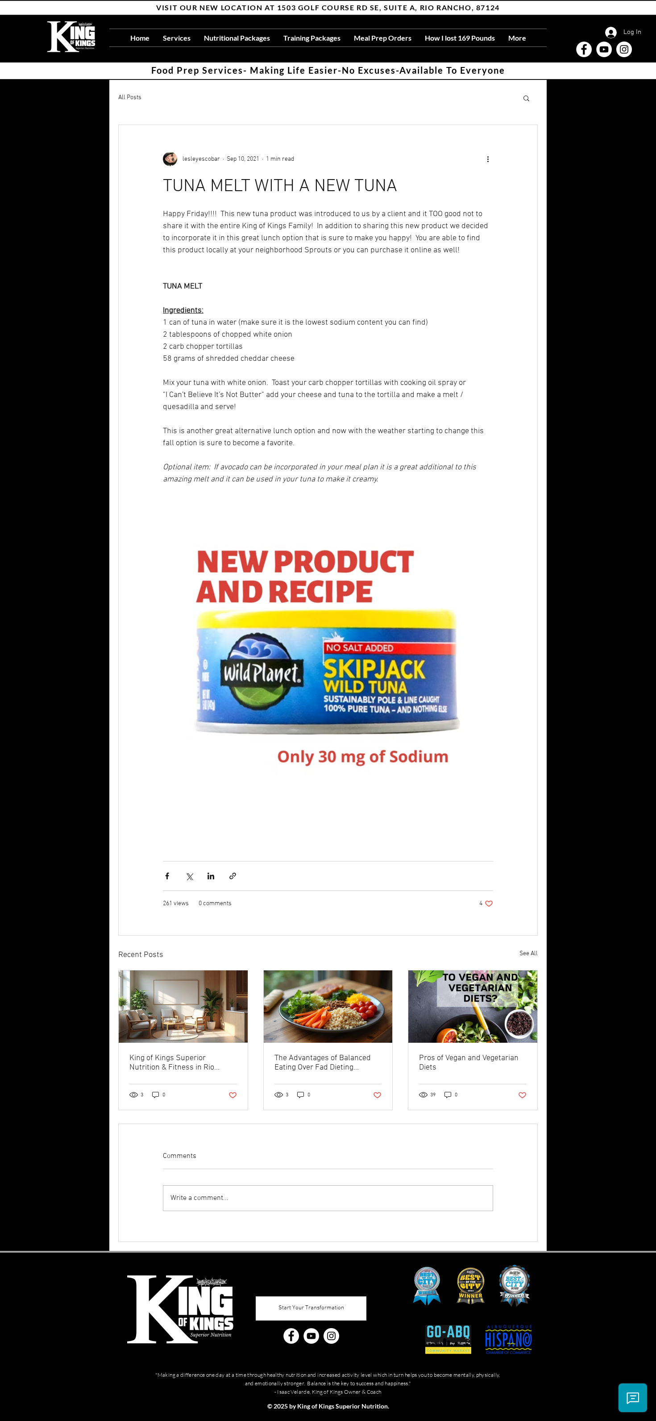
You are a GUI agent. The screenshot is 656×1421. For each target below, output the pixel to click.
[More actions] (487, 159)
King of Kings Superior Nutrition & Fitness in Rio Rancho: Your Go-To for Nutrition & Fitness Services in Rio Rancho (181, 1062)
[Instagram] (624, 49)
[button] (526, 97)
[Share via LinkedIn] (211, 876)
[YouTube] (604, 49)
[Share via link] (232, 876)
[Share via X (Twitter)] (189, 876)
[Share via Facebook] (167, 876)
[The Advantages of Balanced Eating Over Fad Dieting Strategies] (328, 1006)
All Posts (129, 97)
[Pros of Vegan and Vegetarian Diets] (472, 1006)
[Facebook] (584, 49)
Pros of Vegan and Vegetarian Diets (469, 1062)
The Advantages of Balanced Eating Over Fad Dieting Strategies (322, 1062)
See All (528, 953)
